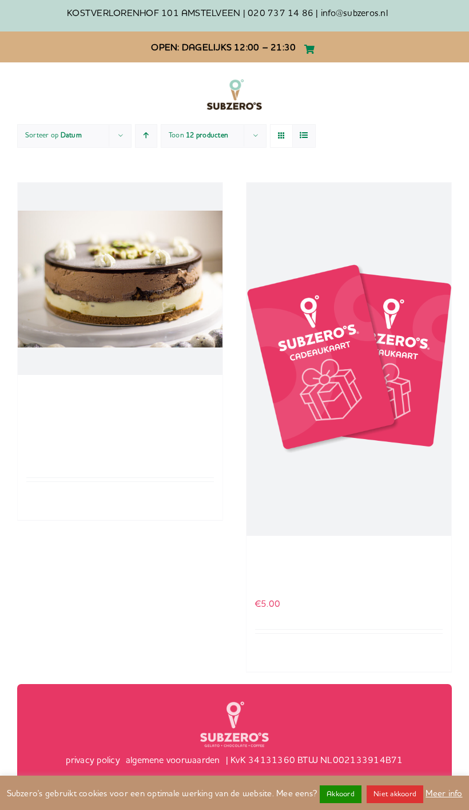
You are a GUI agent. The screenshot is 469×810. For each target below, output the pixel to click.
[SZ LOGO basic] (234, 81)
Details (203, 495)
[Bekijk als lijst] (304, 136)
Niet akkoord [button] (394, 794)
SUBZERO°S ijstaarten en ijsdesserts (82, 423)
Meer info (444, 794)
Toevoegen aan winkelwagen (57, 500)
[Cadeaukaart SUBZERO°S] (349, 359)
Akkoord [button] (341, 794)
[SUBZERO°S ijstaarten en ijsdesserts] (120, 279)
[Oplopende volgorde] (146, 136)
